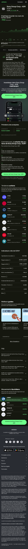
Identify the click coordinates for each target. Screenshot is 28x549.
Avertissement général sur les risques (8, 523)
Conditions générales (19, 523)
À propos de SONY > (13, 49)
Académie (20, 178)
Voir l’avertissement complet (9, 518)
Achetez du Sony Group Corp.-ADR (14, 96)
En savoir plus (6, 336)
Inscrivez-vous (4, 42)
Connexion (20, 2)
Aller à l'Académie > (14, 341)
